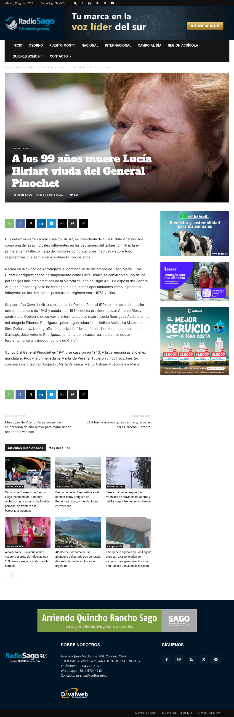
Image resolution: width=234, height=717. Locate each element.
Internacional (118, 45)
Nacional (90, 45)
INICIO (17, 45)
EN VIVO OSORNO (145, 713)
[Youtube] (112, 3)
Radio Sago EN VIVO (53, 3)
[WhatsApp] (9, 223)
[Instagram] (89, 3)
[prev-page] (8, 575)
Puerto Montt (62, 45)
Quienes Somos (26, 56)
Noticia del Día (25, 67)
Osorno (36, 45)
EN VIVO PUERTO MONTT (176, 713)
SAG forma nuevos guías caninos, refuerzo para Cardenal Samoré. (118, 424)
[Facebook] (82, 3)
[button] (75, 3)
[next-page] (15, 575)
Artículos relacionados (25, 448)
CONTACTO (59, 56)
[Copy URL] (83, 223)
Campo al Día (149, 45)
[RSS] (97, 3)
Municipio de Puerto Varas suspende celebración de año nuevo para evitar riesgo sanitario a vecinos (38, 427)
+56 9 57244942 (90, 670)
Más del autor (59, 448)
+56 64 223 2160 (88, 666)
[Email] (62, 223)
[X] (104, 3)
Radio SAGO (24, 194)
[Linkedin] (41, 223)
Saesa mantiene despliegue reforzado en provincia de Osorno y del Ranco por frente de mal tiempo (128, 497)
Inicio (8, 67)
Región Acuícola (183, 45)
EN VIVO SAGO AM (208, 713)
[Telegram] (51, 223)
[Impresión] (72, 223)
